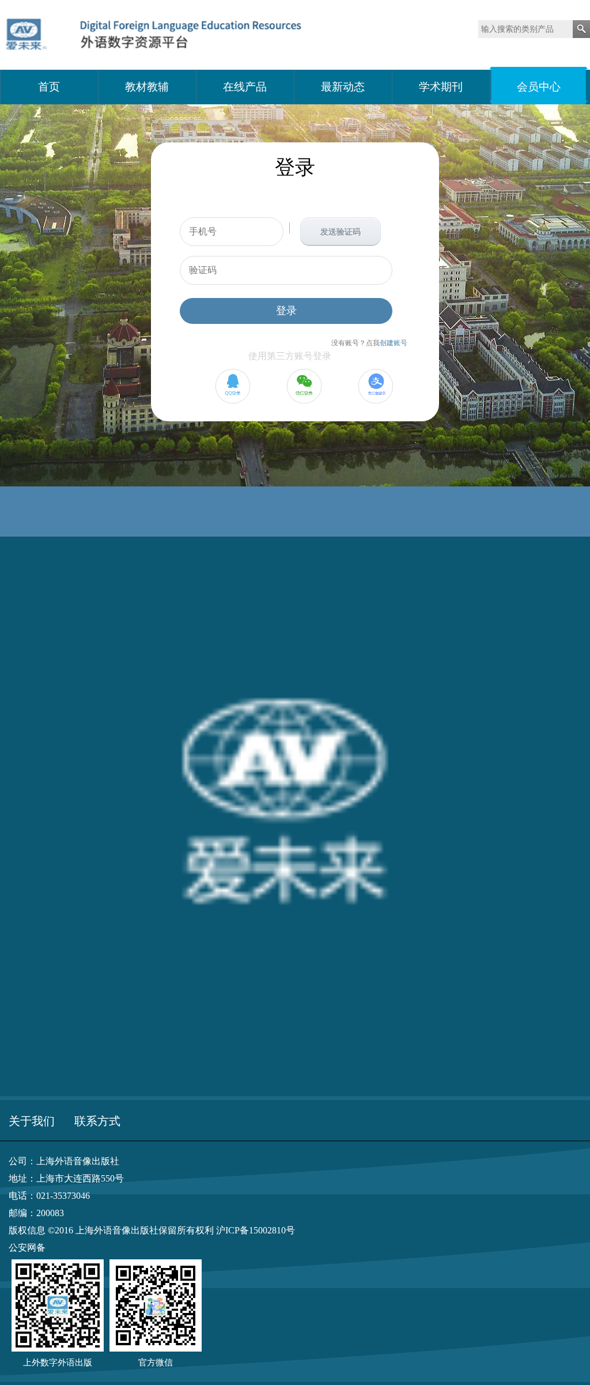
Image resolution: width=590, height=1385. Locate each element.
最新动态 (343, 87)
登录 (286, 310)
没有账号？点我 (369, 343)
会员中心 (539, 87)
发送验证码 (340, 232)
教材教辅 (147, 87)
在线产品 (245, 87)
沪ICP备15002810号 (255, 1230)
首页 (49, 87)
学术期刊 (441, 87)
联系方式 (97, 1121)
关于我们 (32, 1121)
